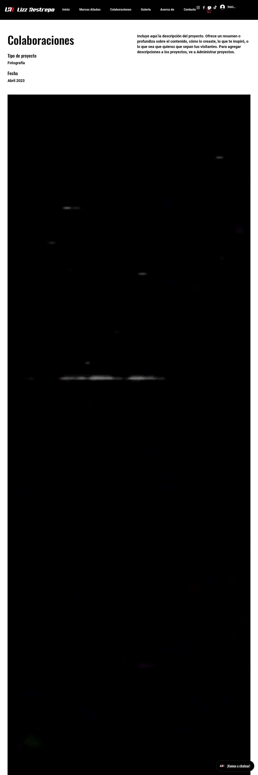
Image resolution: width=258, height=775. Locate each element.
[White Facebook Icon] (204, 7)
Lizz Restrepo (36, 10)
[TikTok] (215, 7)
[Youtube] (209, 7)
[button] (209, 10)
